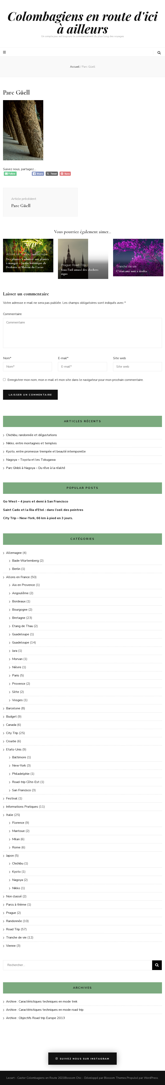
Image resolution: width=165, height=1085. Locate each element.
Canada (11, 725)
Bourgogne (20, 609)
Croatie (11, 741)
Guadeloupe (39, 254)
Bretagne (18, 618)
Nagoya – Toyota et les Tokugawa (31, 460)
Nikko (16, 888)
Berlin (16, 569)
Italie (9, 815)
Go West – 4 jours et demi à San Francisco (35, 501)
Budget (11, 716)
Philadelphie (21, 774)
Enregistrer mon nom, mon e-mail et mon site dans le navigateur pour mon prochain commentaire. (75, 380)
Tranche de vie (126, 266)
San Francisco (21, 790)
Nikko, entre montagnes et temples (31, 443)
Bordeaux (19, 601)
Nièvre (16, 667)
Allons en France (18, 254)
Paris (15, 675)
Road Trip (79, 265)
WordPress (151, 1078)
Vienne (11, 946)
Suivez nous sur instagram (84, 1058)
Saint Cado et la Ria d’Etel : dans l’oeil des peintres (43, 510)
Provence (18, 683)
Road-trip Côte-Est (25, 782)
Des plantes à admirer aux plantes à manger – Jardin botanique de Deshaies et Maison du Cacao (27, 263)
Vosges (17, 700)
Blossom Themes (115, 1078)
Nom (7, 358)
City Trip (12, 733)
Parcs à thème (16, 904)
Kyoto (16, 871)
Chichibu (17, 863)
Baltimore (19, 757)
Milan (16, 839)
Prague (66, 265)
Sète (15, 692)
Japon (10, 855)
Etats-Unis (14, 749)
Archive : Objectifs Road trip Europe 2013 (35, 1018)
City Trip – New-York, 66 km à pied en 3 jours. (38, 518)
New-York (19, 765)
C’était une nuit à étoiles (131, 271)
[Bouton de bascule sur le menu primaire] (5, 52)
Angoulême (20, 593)
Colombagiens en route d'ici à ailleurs (82, 22)
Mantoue (18, 831)
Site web (119, 358)
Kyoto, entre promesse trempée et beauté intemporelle (46, 451)
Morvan (17, 659)
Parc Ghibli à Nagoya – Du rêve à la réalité (35, 468)
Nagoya (17, 880)
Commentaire (12, 314)
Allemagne (14, 553)
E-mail (63, 358)
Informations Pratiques (22, 806)
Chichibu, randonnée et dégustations (31, 435)
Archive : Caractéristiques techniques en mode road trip (45, 1010)
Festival (12, 798)
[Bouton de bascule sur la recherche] (159, 53)
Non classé (14, 896)
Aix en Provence (23, 585)
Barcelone (13, 708)
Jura (14, 651)
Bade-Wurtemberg (25, 560)
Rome (16, 847)
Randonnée (14, 921)
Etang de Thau (22, 626)
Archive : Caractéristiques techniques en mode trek (41, 1001)
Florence (18, 823)
